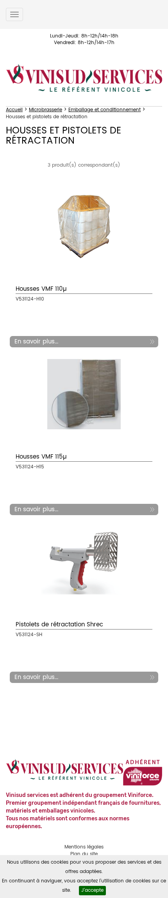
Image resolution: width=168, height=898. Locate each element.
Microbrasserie (45, 110)
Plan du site (84, 854)
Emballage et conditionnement (104, 110)
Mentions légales (84, 847)
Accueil (14, 110)
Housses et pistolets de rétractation (47, 117)
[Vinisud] (84, 78)
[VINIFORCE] (142, 772)
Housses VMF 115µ (41, 457)
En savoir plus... (36, 342)
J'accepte (92, 890)
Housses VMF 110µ (41, 289)
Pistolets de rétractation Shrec (59, 624)
